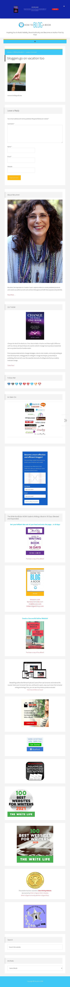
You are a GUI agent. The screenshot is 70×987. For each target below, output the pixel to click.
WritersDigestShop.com (35, 606)
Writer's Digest (34, 893)
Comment (10, 124)
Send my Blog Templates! (31, 501)
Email (9, 156)
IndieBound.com (35, 604)
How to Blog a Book (35, 24)
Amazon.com (35, 599)
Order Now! (10, 365)
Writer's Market (43, 893)
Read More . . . (11, 295)
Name (9, 147)
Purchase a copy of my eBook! (35, 559)
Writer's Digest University (28, 895)
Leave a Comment (31, 52)
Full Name (27, 486)
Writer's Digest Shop (43, 895)
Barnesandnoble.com (35, 602)
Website (9, 166)
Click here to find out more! (35, 690)
